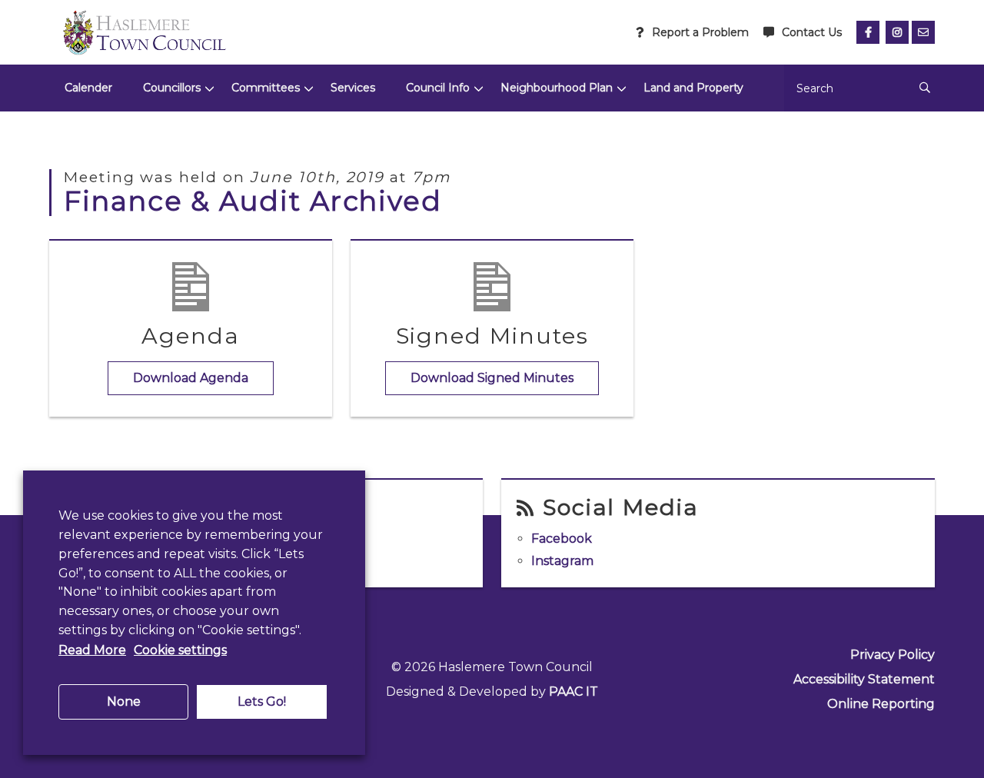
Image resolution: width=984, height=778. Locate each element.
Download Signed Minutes (492, 378)
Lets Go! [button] (262, 701)
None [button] (124, 701)
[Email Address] (923, 32)
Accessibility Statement (864, 679)
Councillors (172, 88)
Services (353, 88)
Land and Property (693, 88)
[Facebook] (867, 32)
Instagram (562, 561)
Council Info (438, 88)
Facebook (561, 538)
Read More (92, 650)
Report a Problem (700, 32)
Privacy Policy (892, 654)
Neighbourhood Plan (556, 88)
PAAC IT (573, 691)
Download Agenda (190, 378)
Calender (88, 88)
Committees (265, 88)
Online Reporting (881, 704)
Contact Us (812, 32)
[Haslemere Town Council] (143, 32)
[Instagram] (897, 32)
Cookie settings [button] (180, 650)
